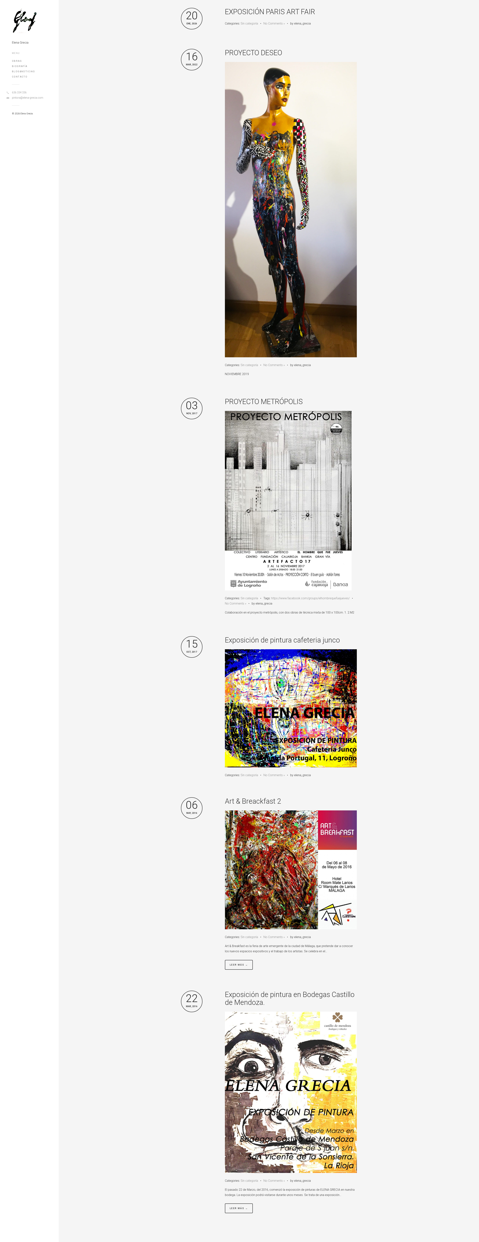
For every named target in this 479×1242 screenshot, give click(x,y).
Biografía (20, 66)
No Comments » (274, 23)
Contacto (20, 76)
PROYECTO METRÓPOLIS (264, 402)
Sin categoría (249, 23)
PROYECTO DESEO (253, 53)
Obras (17, 61)
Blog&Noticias (23, 71)
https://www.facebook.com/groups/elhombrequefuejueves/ (310, 598)
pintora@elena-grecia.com (27, 97)
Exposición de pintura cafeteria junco (282, 640)
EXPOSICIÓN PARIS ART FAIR (270, 12)
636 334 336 (19, 92)
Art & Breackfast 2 (253, 801)
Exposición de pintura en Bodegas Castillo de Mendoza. (290, 998)
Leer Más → (239, 965)
